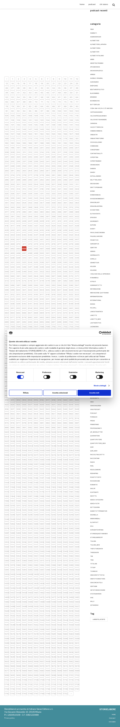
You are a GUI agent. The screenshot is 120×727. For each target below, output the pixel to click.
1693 (24, 675)
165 (59, 134)
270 (65, 170)
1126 (53, 473)
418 (18, 225)
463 (53, 239)
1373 (53, 560)
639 (18, 303)
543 (65, 267)
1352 (6, 556)
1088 (59, 459)
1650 (77, 657)
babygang (94, 86)
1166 (59, 487)
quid (92, 447)
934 (71, 404)
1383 (36, 565)
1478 (59, 597)
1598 (77, 638)
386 (59, 212)
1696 (42, 675)
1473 (30, 597)
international (95, 300)
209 (12, 152)
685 (59, 317)
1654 (24, 661)
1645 (47, 657)
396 (42, 216)
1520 (77, 611)
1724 (53, 684)
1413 (59, 574)
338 (6, 198)
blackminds (94, 93)
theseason (94, 552)
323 (71, 189)
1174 (30, 491)
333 (53, 193)
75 (65, 102)
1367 (18, 560)
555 (59, 271)
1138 (47, 478)
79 (12, 106)
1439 (59, 583)
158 (18, 134)
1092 (6, 464)
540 (48, 267)
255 (53, 166)
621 (65, 294)
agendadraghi (95, 37)
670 (48, 313)
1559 (77, 624)
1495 (6, 606)
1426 (59, 579)
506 (77, 253)
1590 (30, 638)
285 (77, 175)
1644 (42, 657)
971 (59, 418)
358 (48, 202)
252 (36, 166)
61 (59, 97)
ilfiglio (93, 281)
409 (42, 221)
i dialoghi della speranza (100, 274)
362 (71, 202)
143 (6, 129)
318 (41, 189)
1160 (24, 487)
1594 (53, 638)
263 (24, 170)
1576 (24, 634)
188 (42, 143)
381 (30, 212)
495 (13, 253)
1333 (47, 547)
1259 (71, 519)
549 (24, 271)
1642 (30, 657)
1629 (30, 652)
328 (24, 193)
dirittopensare (96, 187)
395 (36, 216)
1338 (77, 547)
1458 (18, 592)
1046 (42, 446)
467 (77, 239)
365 (12, 207)
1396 (36, 569)
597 (77, 285)
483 (18, 248)
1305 (36, 537)
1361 (59, 556)
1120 (18, 473)
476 (53, 244)
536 (24, 267)
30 (30, 88)
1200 (30, 501)
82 (30, 106)
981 (42, 423)
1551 (30, 624)
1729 (6, 689)
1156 (77, 482)
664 (13, 313)
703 (12, 326)
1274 (6, 528)
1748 (42, 693)
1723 (47, 684)
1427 (65, 579)
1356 (30, 556)
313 (12, 189)
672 (59, 313)
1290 (24, 533)
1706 (24, 680)
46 (47, 92)
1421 (30, 579)
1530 (59, 615)
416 (6, 225)
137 (47, 124)
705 (24, 326)
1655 (30, 661)
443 (13, 235)
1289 (18, 533)
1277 (24, 528)
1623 (71, 647)
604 (42, 290)
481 (6, 248)
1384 (42, 565)
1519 (71, 611)
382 (36, 212)
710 (53, 326)
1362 (65, 556)
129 (77, 120)
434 (36, 230)
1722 (42, 684)
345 (48, 198)
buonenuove (95, 101)
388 (71, 212)
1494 (77, 602)
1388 (65, 565)
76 (71, 102)
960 (71, 413)
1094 (18, 464)
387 (65, 212)
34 (53, 88)
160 (30, 134)
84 (41, 106)
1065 (77, 450)
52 (6, 97)
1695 (36, 675)
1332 (42, 547)
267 (48, 170)
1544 (65, 620)
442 (7, 235)
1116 (71, 469)
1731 (18, 689)
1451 (53, 588)
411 (53, 221)
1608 (59, 643)
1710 (47, 680)
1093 (12, 464)
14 (12, 83)
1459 (24, 592)
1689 (77, 670)
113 (59, 115)
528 (53, 262)
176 (47, 138)
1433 (24, 583)
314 (18, 189)
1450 (47, 588)
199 (30, 147)
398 (53, 216)
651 (12, 308)
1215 (42, 505)
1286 (77, 528)
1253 (36, 519)
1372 (47, 560)
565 (42, 276)
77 (77, 102)
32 (42, 88)
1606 (47, 643)
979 (30, 423)
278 (36, 175)
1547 (6, 624)
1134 (24, 478)
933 (65, 404)
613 (18, 294)
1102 (65, 464)
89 (71, 106)
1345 (42, 551)
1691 (12, 675)
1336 (65, 547)
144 (12, 129)
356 (36, 202)
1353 (12, 556)
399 (59, 216)
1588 (18, 638)
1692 (18, 675)
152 (59, 129)
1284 (65, 528)
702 (7, 326)
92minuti (93, 33)
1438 (53, 583)
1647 (59, 657)
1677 (6, 670)
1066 (6, 455)
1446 (24, 588)
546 (7, 271)
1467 (71, 592)
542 (59, 267)
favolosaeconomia (97, 232)
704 (18, 326)
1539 (36, 620)
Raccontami (94, 458)
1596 (65, 638)
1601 (18, 643)
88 (65, 106)
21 (53, 83)
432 (24, 230)
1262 (12, 524)
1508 (6, 611)
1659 (53, 661)
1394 (24, 569)
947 (71, 409)
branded (93, 97)
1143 (77, 478)
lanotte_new (95, 319)
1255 (47, 519)
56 (30, 97)
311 (77, 184)
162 (41, 134)
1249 (12, 519)
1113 (54, 469)
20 (47, 83)
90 (77, 106)
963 (12, 418)
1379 (12, 565)
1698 (53, 675)
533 (6, 267)
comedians (94, 146)
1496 (12, 606)
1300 (6, 537)
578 (42, 280)
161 (36, 134)
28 (18, 88)
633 (59, 299)
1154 (65, 482)
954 (36, 413)
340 (18, 198)
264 (30, 170)
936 (7, 409)
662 (77, 308)
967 (36, 418)
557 (71, 271)
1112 (48, 469)
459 (30, 239)
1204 (53, 501)
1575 (18, 634)
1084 (36, 459)
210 (18, 152)
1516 (53, 611)
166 (65, 134)
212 (30, 152)
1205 (59, 501)
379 (18, 212)
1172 (18, 491)
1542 (53, 620)
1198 (18, 501)
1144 (6, 482)
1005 (30, 432)
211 (24, 152)
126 (59, 120)
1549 (18, 624)
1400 (59, 569)
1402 (71, 569)
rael (92, 466)
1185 (18, 496)
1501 (42, 606)
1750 (53, 693)
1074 (53, 455)
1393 (18, 569)
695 (42, 322)
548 (18, 271)
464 (59, 239)
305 (42, 184)
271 (71, 170)
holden (93, 266)
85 (47, 106)
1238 (24, 514)
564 (36, 276)
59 (47, 97)
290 (30, 180)
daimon (93, 168)
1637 (77, 652)
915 (36, 400)
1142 (71, 478)
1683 (42, 670)
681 (36, 317)
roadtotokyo (95, 477)
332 (47, 193)
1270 (59, 524)
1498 (24, 606)
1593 (47, 638)
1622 (65, 647)
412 (59, 221)
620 (59, 294)
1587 (12, 638)
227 (42, 157)
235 (12, 161)
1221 (77, 505)
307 (53, 184)
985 (65, 423)
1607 (53, 643)
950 (12, 413)
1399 (53, 569)
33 (48, 88)
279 (42, 175)
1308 (53, 537)
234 (7, 161)
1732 (24, 689)
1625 (6, 652)
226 (36, 157)
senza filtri (94, 503)
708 (42, 326)
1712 (59, 680)
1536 (18, 620)
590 (36, 285)
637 (6, 303)
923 (6, 404)
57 (36, 97)
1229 (47, 510)
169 (6, 138)
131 (12, 124)
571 (77, 276)
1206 (65, 501)
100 (59, 111)
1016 (18, 436)
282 (59, 175)
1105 (6, 469)
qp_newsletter (96, 432)
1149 (36, 482)
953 (30, 413)
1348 (59, 551)
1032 (36, 441)
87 (59, 106)
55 (24, 97)
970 (53, 418)
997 (59, 427)
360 (59, 202)
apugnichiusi (95, 67)
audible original (96, 78)
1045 (36, 446)
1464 (53, 592)
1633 (53, 652)
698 (59, 322)
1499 (30, 606)
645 (54, 303)
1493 (71, 602)
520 (7, 262)
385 (53, 212)
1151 (48, 482)
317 (36, 189)
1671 (47, 666)
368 (30, 207)
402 (77, 216)
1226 (30, 510)
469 (13, 244)
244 (65, 161)
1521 (6, 615)
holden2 (93, 270)
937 (12, 409)
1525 (30, 615)
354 (24, 202)
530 (65, 262)
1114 (59, 469)
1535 (12, 620)
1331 (36, 547)
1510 (18, 611)
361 (65, 202)
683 (48, 317)
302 (24, 184)
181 (77, 138)
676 (7, 317)
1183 (6, 496)
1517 (59, 611)
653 (24, 308)
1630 (36, 652)
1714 (71, 680)
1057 (30, 450)
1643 (36, 657)
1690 (6, 675)
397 (48, 216)
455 (7, 239)
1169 (77, 487)
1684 (47, 670)
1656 (36, 661)
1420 (24, 579)
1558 (71, 624)
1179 (59, 491)
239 (36, 161)
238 (30, 161)
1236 (12, 514)
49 (65, 92)
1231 (59, 510)
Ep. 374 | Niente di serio (20, 65)
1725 (59, 684)
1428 (71, 579)
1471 (18, 597)
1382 (30, 565)
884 (7, 391)
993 (36, 427)
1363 (71, 556)
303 (30, 184)
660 (65, 308)
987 (77, 423)
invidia (92, 304)
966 (30, 418)
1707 (30, 680)
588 (24, 285)
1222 (6, 510)
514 (47, 258)
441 (77, 230)
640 (24, 303)
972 (65, 418)
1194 (71, 496)
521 (12, 262)
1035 (53, 441)
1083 (30, 459)
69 (30, 102)
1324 (71, 542)
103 (77, 111)
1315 (18, 542)
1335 (59, 547)
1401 (65, 569)
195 (6, 147)
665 (18, 313)
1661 (65, 661)
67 (18, 102)
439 (65, 230)
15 (18, 83)
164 (53, 134)
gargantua (94, 244)
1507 (77, 606)
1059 (42, 450)
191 (59, 143)
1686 (59, 670)
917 (47, 400)
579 (48, 280)
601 (24, 290)
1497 (18, 606)
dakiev (92, 172)
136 (41, 124)
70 (36, 102)
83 (36, 106)
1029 (18, 441)
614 (24, 294)
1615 (24, 647)
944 (53, 409)
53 (12, 97)
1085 (42, 459)
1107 (18, 469)
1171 (12, 491)
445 (24, 235)
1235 (6, 514)
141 (71, 124)
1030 (24, 441)
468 (7, 244)
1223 (12, 510)
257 (65, 166)
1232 (65, 510)
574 (18, 280)
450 (54, 235)
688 (77, 317)
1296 (59, 533)
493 (77, 248)
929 (42, 404)
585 (7, 285)
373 (59, 207)
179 (65, 138)
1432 (18, 583)
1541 (47, 620)
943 (48, 409)
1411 (48, 574)
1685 (53, 670)
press (92, 421)
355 (30, 202)
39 (6, 92)
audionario (94, 82)
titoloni (93, 564)
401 (71, 216)
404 (12, 221)
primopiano (94, 424)
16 (24, 83)
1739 (65, 689)
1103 (71, 464)
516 (59, 258)
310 (71, 184)
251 (30, 166)
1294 (47, 533)
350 (77, 198)
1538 (30, 620)
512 (36, 258)
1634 (59, 652)
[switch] (46, 377)
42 (24, 92)
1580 (47, 634)
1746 (30, 693)
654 (30, 308)
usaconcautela (96, 582)
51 (77, 92)
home (114, 714)
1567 (47, 629)
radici (92, 462)
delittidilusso (96, 180)
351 (6, 202)
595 (65, 285)
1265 (30, 524)
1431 (12, 583)
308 (59, 184)
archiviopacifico (96, 71)
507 (7, 258)
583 (71, 280)
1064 (71, 450)
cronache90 (95, 165)
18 (36, 83)
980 (36, 423)
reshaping (94, 473)
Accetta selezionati (60, 393)
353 (18, 202)
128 (71, 120)
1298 (71, 533)
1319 (42, 542)
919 (59, 400)
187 (36, 143)
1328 (18, 547)
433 (30, 230)
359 (53, 202)
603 (36, 290)
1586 (6, 638)
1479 (65, 597)
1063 (65, 450)
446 (30, 235)
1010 (59, 432)
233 (77, 157)
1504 (59, 606)
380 (24, 212)
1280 (42, 528)
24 (71, 83)
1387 (59, 565)
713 (71, 326)
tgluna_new (95, 545)
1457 (12, 592)
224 (24, 157)
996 (53, 427)
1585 (77, 634)
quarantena (95, 436)
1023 (59, 436)
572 (7, 280)
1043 (24, 446)
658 (53, 308)
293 (47, 180)
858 (7, 381)
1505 (65, 606)
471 (24, 244)
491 (65, 248)
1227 (36, 510)
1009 (53, 432)
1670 (42, 666)
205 (65, 147)
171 (18, 138)
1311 (71, 537)
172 (24, 138)
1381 (24, 565)
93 (18, 111)
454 (77, 235)
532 (77, 262)
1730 (12, 689)
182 (6, 143)
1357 (36, 556)
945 (59, 409)
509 (18, 258)
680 (30, 317)
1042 (18, 446)
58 (42, 97)
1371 (42, 560)
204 (59, 147)
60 (53, 97)
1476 (47, 597)
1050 (65, 446)
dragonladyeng (96, 206)
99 (53, 111)
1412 (53, 574)
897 (7, 395)
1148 (30, 482)
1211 (18, 505)
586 (12, 285)
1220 (71, 505)
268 (53, 170)
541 (53, 267)
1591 (36, 638)
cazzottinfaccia (96, 127)
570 (71, 276)
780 (7, 354)
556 (65, 271)
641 (30, 303)
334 (59, 193)
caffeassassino (96, 112)
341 (24, 198)
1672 (53, 666)
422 (42, 225)
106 (18, 115)
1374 (59, 560)
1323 (65, 542)
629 (36, 299)
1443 (6, 588)
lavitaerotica (95, 323)
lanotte (93, 315)
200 (36, 147)
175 (42, 138)
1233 (71, 510)
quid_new (93, 451)
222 (12, 157)
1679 (18, 670)
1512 (30, 611)
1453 (65, 588)
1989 (92, 29)
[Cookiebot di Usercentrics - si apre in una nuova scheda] (100, 333)
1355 (24, 556)
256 (59, 166)
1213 (30, 505)
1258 (65, 519)
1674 (65, 666)
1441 (71, 583)
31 (36, 88)
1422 (36, 579)
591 (42, 285)
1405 (12, 574)
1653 (18, 661)
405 (18, 221)
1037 (65, 441)
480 (77, 244)
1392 (12, 569)
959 (65, 413)
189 (47, 143)
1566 (42, 629)
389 (77, 212)
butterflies (95, 104)
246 (77, 161)
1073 (47, 455)
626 (18, 299)
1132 (12, 478)
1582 (59, 634)
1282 (53, 528)
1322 (59, 542)
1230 (53, 510)
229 (53, 157)
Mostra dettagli (100, 386)
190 (53, 143)
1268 (47, 524)
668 (36, 313)
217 (59, 152)
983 (53, 423)
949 (7, 413)
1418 (12, 579)
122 (36, 120)
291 (36, 180)
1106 (12, 469)
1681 (30, 670)
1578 (36, 634)
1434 (30, 583)
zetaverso (94, 605)
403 (7, 221)
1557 (65, 624)
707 (36, 326)
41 (18, 92)
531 (71, 262)
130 (6, 124)
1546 (77, 620)
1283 (59, 528)
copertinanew (95, 161)
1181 (71, 491)
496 (18, 253)
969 (48, 418)
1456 (6, 592)
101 (65, 111)
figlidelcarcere (96, 236)
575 (24, 280)
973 (71, 418)
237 (24, 161)
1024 (65, 436)
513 (41, 258)
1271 (65, 524)
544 (71, 267)
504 (65, 253)
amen (92, 59)
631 (47, 299)
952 (24, 413)
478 (65, 244)
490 (59, 248)
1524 (24, 615)
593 (53, 285)
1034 (47, 441)
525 (36, 262)
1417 (6, 579)
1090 (71, 459)
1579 (42, 634)
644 (48, 303)
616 (36, 294)
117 (6, 120)
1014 (6, 436)
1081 (18, 459)
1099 (47, 464)
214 (42, 152)
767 (7, 349)
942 (42, 409)
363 (77, 202)
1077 (71, 455)
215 (47, 152)
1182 (77, 491)
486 (36, 248)
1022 (53, 436)
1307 (47, 537)
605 (48, 290)
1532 (71, 615)
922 (77, 400)
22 (59, 83)
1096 (30, 464)
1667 (24, 666)
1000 (77, 427)
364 (7, 207)
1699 (59, 675)
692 (24, 322)
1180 (65, 491)
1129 (71, 473)
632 (53, 299)
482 (12, 248)
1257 (59, 519)
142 (77, 124)
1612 (6, 647)
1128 (65, 473)
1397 (42, 569)
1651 (6, 661)
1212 (24, 505)
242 (53, 161)
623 (77, 294)
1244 (59, 514)
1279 (36, 528)
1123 (36, 473)
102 (71, 111)
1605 (42, 643)
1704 (12, 680)
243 (59, 161)
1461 (36, 592)
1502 (47, 606)
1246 (71, 514)
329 (30, 193)
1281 (47, 528)
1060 (47, 450)
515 (53, 258)
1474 (36, 597)
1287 (6, 533)
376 (77, 207)
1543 (59, 620)
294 (53, 180)
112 (53, 115)
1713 (65, 680)
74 (59, 102)
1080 (12, 459)
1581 (53, 634)
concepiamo (94, 150)
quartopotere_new (98, 443)
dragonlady (95, 202)
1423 (42, 579)
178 (59, 138)
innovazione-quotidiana (99, 293)
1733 (30, 689)
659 (59, 308)
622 (71, 294)
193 (71, 143)
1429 (77, 579)
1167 (65, 487)
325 (6, 193)
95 (30, 111)
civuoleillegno (96, 142)
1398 (47, 569)
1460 (30, 592)
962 (7, 418)
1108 (24, 469)
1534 (6, 620)
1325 (77, 542)
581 (59, 280)
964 (18, 418)
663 (7, 313)
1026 (77, 436)
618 (47, 294)
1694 (30, 675)
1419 (18, 579)
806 (7, 363)
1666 (18, 666)
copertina (94, 157)
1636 (71, 652)
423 (48, 225)
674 (71, 313)
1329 (24, 547)
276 (24, 175)
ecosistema (94, 210)
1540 (42, 620)
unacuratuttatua (97, 575)
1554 (47, 624)
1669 (36, 666)
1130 (77, 473)
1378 (6, 565)
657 (48, 308)
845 (7, 377)
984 (59, 423)
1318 (36, 542)
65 (6, 102)
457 (18, 239)
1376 (71, 560)
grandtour (94, 262)
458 (24, 239)
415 (77, 221)
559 (7, 276)
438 (59, 230)
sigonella (94, 515)
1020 (42, 436)
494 (7, 253)
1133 (18, 478)
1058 (36, 450)
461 (42, 239)
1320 (47, 542)
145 (18, 129)
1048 (53, 446)
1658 (47, 661)
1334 (53, 547)
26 (6, 88)
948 (77, 409)
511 (30, 258)
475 (48, 244)
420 (30, 225)
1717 (12, 684)
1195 (77, 496)
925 (18, 404)
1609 (65, 643)
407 (30, 221)
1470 (12, 597)
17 (30, 83)
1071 (36, 455)
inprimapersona (96, 296)
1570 (65, 629)
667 (30, 313)
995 (48, 427)
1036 (59, 441)
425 (59, 225)
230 (59, 157)
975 (7, 423)
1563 (24, 629)
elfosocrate (95, 214)
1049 (59, 446)
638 (12, 303)
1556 (59, 624)
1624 (77, 647)
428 (77, 225)
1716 (6, 684)
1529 (53, 615)
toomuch (93, 571)
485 (30, 248)
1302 (18, 537)
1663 (77, 661)
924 (12, 404)
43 (30, 92)
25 (77, 83)
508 (12, 258)
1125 (47, 473)
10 (65, 79)
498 (30, 253)
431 (18, 230)
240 (42, 161)
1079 (6, 459)
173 (30, 138)
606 (53, 290)
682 (42, 317)
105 (12, 115)
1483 (12, 602)
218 (65, 152)
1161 (30, 487)
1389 (71, 565)
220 (77, 152)
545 (77, 267)
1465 (59, 592)
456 (13, 239)
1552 (36, 624)
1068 (18, 455)
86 (53, 106)
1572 (77, 629)
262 (18, 170)
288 (18, 180)
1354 (18, 556)
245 (71, 161)
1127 (59, 473)
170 (12, 138)
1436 (42, 583)
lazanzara (94, 326)
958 (59, 413)
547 (12, 271)
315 (24, 189)
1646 (53, 657)
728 (7, 336)
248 (12, 166)
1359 (47, 556)
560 (12, 276)
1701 (71, 675)
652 (18, 308)
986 (71, 423)
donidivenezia (95, 195)
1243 (53, 514)
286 (7, 180)
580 (53, 280)
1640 (18, 657)
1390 (77, 565)
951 (18, 413)
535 (18, 267)
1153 (59, 482)
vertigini (93, 586)
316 (30, 189)
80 (18, 106)
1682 (36, 670)
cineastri (94, 134)
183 (12, 143)
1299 (77, 533)
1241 (42, 514)
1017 (24, 436)
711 (59, 326)
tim (91, 556)
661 (71, 308)
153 (65, 129)
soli (91, 526)
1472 (24, 597)
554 (54, 271)
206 (71, 147)
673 (65, 313)
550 (30, 271)
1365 (6, 560)
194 (77, 143)
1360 (53, 556)
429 (7, 230)
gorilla (93, 259)
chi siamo (112, 722)
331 (41, 193)
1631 (42, 652)
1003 (18, 432)
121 (30, 120)
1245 (65, 514)
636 (77, 299)
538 (36, 267)
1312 (77, 537)
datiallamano (95, 176)
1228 (42, 510)
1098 (42, 464)
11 (71, 79)
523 (24, 262)
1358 (42, 556)
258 (71, 166)
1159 (18, 487)
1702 (77, 675)
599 (12, 290)
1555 (53, 624)
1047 (47, 446)
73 (53, 102)
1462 (42, 592)
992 (30, 427)
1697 (47, 675)
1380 (18, 565)
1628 (24, 652)
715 (6, 331)
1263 (18, 524)
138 (53, 124)
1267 (42, 524)
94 (24, 111)
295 (59, 180)
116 (77, 115)
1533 (77, 615)
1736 (47, 689)
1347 (53, 551)
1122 (30, 473)
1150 (42, 482)
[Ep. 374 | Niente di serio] (23, 37)
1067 (12, 455)
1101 (59, 464)
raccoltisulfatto (97, 454)
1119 (12, 473)
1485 (24, 602)
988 (7, 427)
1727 (71, 684)
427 (71, 225)
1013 (77, 432)
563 (30, 276)
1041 (12, 446)
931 (53, 404)
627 (24, 299)
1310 (65, 537)
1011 (65, 432)
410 (47, 221)
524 (30, 262)
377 (6, 212)
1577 (30, 634)
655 (36, 308)
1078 (77, 455)
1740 (71, 689)
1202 (42, 501)
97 (42, 111)
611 (6, 294)
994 (42, 427)
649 (77, 303)
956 (48, 413)
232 (71, 157)
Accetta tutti (94, 393)
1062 (59, 450)
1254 (42, 519)
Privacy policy (9, 718)
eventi (92, 229)
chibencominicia (96, 131)
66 (12, 102)
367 (24, 207)
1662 (71, 661)
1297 (65, 533)
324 (77, 189)
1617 (36, 647)
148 (36, 129)
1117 (77, 469)
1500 (36, 606)
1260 (77, 519)
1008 (47, 432)
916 (42, 400)
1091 (77, 459)
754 (7, 345)
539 (42, 267)
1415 (71, 574)
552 (42, 271)
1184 (12, 496)
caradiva (93, 123)
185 (24, 143)
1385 (47, 565)
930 (48, 404)
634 (65, 299)
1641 (24, 657)
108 (30, 115)
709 (48, 326)
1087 (53, 459)
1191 (53, 496)
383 (42, 212)
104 (6, 115)
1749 (47, 693)
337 (77, 193)
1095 (24, 464)
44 (36, 92)
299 (7, 184)
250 (24, 166)
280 (48, 175)
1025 (71, 436)
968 (42, 418)
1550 (24, 624)
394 (30, 216)
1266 (36, 524)
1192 (59, 496)
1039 (77, 441)
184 (18, 143)
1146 (18, 482)
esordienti (94, 221)
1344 (36, 551)
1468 (77, 592)
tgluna (93, 541)
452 (65, 235)
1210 (12, 505)
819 (6, 368)
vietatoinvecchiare (97, 590)
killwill (93, 308)
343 (36, 198)
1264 (24, 524)
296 (65, 180)
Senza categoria (96, 500)
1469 (6, 597)
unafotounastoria (97, 579)
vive (91, 597)
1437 (47, 583)
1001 (6, 432)
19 (42, 83)
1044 (30, 446)
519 (77, 258)
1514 (42, 611)
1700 (65, 675)
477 (59, 244)
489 (54, 248)
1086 (47, 459)
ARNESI (92, 74)
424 (54, 225)
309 (65, 184)
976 (12, 423)
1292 (36, 533)
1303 (24, 537)
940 (30, 409)
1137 (42, 478)
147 (30, 129)
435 (42, 230)
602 (30, 290)
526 (42, 262)
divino (92, 191)
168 (77, 134)
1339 (6, 551)
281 (53, 175)
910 (6, 400)
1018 (30, 436)
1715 (77, 680)
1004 (24, 432)
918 (53, 400)
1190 (47, 496)
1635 (65, 652)
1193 (65, 496)
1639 (12, 657)
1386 (53, 565)
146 (24, 129)
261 (12, 170)
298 (77, 180)
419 (24, 225)
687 (71, 317)
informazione (95, 289)
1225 (24, 510)
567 (53, 276)
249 (18, 166)
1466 (65, 592)
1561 (12, 629)
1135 (30, 478)
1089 (65, 459)
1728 (77, 684)
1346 (47, 551)
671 (53, 313)
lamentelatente (99, 619)
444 (18, 235)
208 (7, 152)
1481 (77, 597)
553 (48, 271)
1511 (24, 611)
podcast (93, 413)
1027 (6, 441)
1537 (24, 620)
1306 (42, 537)
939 (24, 409)
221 (6, 157)
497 (24, 253)
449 (48, 235)
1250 (18, 519)
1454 (71, 588)
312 (6, 189)
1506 (71, 606)
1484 (18, 602)
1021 (47, 436)
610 (77, 290)
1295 (53, 533)
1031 (30, 441)
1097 (36, 464)
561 (18, 276)
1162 (36, 487)
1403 (77, 569)
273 (6, 175)
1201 (36, 501)
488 (48, 248)
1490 (53, 602)
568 (59, 276)
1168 (71, 487)
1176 (42, 491)
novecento (94, 398)
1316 (24, 542)
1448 (36, 588)
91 (7, 111)
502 (53, 253)
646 (59, 303)
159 (24, 134)
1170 (6, 491)
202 (47, 147)
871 (6, 386)
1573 (6, 634)
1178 (53, 491)
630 (42, 299)
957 (53, 413)
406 (24, 221)
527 (48, 262)
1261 (6, 524)
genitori (93, 247)
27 (12, 88)
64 (77, 97)
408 (36, 221)
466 (71, 239)
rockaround (95, 481)
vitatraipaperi (95, 594)
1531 (65, 615)
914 (30, 400)
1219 (65, 505)
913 (24, 400)
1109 (30, 469)
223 (18, 157)
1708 (36, 680)
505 (71, 253)
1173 (24, 491)
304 (36, 184)
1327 (12, 547)
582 (65, 280)
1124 (42, 473)
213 (36, 152)
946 (65, 409)
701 (77, 322)
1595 (59, 638)
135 (36, 124)
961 (77, 413)
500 (42, 253)
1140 (59, 478)
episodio (93, 217)
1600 (12, 643)
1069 (24, 455)
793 (7, 358)
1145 (12, 482)
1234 (77, 510)
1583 (65, 634)
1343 (30, 551)
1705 (18, 680)
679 (24, 317)
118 (12, 120)
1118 (7, 473)
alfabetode (94, 40)
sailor (92, 488)
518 (71, 258)
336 (71, 193)
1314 (12, 542)
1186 (24, 496)
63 (71, 97)
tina (92, 560)
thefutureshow (96, 549)
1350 (71, 551)
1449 (42, 588)
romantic (94, 485)
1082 (24, 459)
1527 (42, 615)
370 (42, 207)
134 (30, 124)
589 (30, 285)
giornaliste (94, 255)
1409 (36, 574)
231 (65, 157)
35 (59, 88)
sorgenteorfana (96, 530)
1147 (24, 482)
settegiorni (95, 507)
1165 (53, 487)
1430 (6, 583)
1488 (42, 602)
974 (77, 418)
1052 (77, 446)
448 (42, 235)
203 (53, 147)
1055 (18, 450)
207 (77, 147)
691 (18, 322)
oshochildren (95, 405)
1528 (47, 615)
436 (48, 230)
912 (18, 400)
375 (71, 207)
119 (18, 120)
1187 (30, 496)
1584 (71, 634)
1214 (36, 505)
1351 (77, 551)
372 (53, 207)
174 (36, 138)
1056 (24, 450)
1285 (71, 528)
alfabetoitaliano (97, 55)
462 (48, 239)
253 (42, 166)
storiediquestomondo (99, 533)
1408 (30, 574)
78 (6, 106)
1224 (18, 510)
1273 (77, 524)
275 (18, 175)
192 (65, 143)
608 (65, 290)
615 (30, 294)
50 (71, 92)
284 (71, 175)
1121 (24, 473)
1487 (36, 602)
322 (65, 189)
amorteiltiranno (96, 63)
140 (65, 124)
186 (30, 143)
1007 (42, 432)
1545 (71, 620)
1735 (42, 689)
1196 (6, 501)
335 (65, 193)
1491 (59, 602)
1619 (47, 647)
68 (24, 102)
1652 (12, 661)
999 (71, 427)
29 (24, 88)
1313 (7, 542)
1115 (65, 469)
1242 (47, 514)
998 (65, 427)
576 (30, 280)
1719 (24, 684)
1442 (77, 583)
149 (42, 129)
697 (53, 322)
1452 (59, 588)
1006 (36, 432)
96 (36, 111)
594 (59, 285)
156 (6, 134)
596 (71, 285)
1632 (47, 652)
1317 (30, 542)
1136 (36, 478)
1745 (24, 693)
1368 (24, 560)
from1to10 (94, 240)
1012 (71, 432)
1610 (71, 643)
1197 (12, 501)
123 (41, 120)
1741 (77, 689)
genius (92, 251)
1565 (36, 629)
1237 (18, 514)
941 (36, 409)
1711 (53, 680)
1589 (24, 638)
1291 (30, 533)
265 (36, 170)
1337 (71, 547)
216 (53, 152)
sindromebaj (95, 518)
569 (65, 276)
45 (41, 92)
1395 (30, 569)
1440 (65, 583)
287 (12, 180)
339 (12, 198)
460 (36, 239)
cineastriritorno (97, 138)
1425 (53, 579)
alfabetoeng (95, 48)
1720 (30, 684)
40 (12, 92)
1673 (59, 666)
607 (59, 290)
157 (12, 134)
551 (36, 271)
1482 (6, 602)
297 (71, 180)
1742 (6, 693)
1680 (24, 670)
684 (54, 317)
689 (7, 322)
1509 (12, 611)
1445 (18, 588)
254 (48, 166)
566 (48, 276)
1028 (12, 441)
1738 (59, 689)
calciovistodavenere (98, 119)
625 (12, 299)
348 (65, 198)
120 (24, 120)
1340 (12, 551)
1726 (65, 684)
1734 (36, 689)
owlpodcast (95, 409)
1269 (53, 524)
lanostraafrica (96, 311)
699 (65, 322)
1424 (47, 579)
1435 (36, 583)
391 (12, 216)
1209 (6, 505)
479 (71, 244)
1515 (47, 611)
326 (12, 193)
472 (30, 244)
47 (53, 92)
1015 (12, 436)
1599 (6, 643)
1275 (12, 528)
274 (12, 175)
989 (12, 427)
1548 (12, 624)
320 (53, 189)
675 (77, 313)
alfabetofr (94, 52)
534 (12, 267)
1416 (77, 574)
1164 (47, 487)
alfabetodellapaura (98, 44)
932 (59, 404)
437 (53, 230)
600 (18, 290)
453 (71, 235)
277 (30, 175)
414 (71, 221)
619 (53, 294)
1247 (77, 514)
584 (77, 280)
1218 (59, 505)
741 (6, 340)
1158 (12, 487)
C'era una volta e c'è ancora (101, 108)
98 (47, 111)
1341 (18, 551)
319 (47, 189)
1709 (42, 680)
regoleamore (95, 469)
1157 (6, 487)
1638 (6, 657)
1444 (12, 588)
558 (77, 271)
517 (65, 258)
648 (71, 303)
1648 (65, 657)
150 (47, 129)
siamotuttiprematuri (98, 511)
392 (18, 216)
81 (24, 106)
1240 (36, 514)
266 (42, 170)
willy (92, 601)
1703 (6, 680)
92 (12, 111)
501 (47, 253)
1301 (12, 537)
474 (42, 244)
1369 (30, 560)
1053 (6, 450)
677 (12, 317)
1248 (6, 519)
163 (47, 134)
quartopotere (96, 439)
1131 (7, 478)
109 (36, 115)
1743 (12, 693)
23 (65, 83)
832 (6, 372)
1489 (47, 602)
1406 (18, 574)
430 (12, 230)
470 (18, 244)
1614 (18, 647)
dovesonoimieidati (97, 198)
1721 (36, 684)
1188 (36, 496)
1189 (42, 496)
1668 (30, 666)
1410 (42, 574)
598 (7, 290)
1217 (53, 505)
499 (36, 253)
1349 (65, 551)
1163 (42, 487)
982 (48, 423)
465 (65, 239)
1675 (71, 666)
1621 (59, 647)
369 (36, 207)
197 (18, 147)
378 (12, 212)
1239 (30, 514)
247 (7, 166)
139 (59, 124)
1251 (24, 519)
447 (36, 235)
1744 (18, 693)
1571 (71, 629)
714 (77, 326)
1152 (53, 482)
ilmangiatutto (96, 285)
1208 (77, 501)
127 (65, 120)
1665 (12, 666)
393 (24, 216)
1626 (12, 652)
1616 (30, 647)
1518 (65, 611)
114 (65, 115)
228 (47, 157)
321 (59, 189)
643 (42, 303)
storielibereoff (96, 537)
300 (12, 184)
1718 (18, 684)
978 (24, 423)
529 (59, 262)
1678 (12, 670)
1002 (12, 432)
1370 (36, 560)
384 (48, 212)
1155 (71, 482)
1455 (77, 588)
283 (65, 175)
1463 (47, 592)
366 (18, 207)
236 (18, 161)
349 (71, 198)
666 (24, 313)
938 (18, 409)
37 (71, 88)
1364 (77, 556)
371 (47, 207)
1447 (30, 588)
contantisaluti (96, 153)
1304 (30, 537)
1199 (24, 501)
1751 (59, 693)
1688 (71, 670)
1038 (71, 441)
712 (65, 326)
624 (7, 299)
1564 (30, 629)
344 (42, 198)
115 (71, 115)
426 (65, 225)
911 (12, 400)
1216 (47, 505)
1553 (42, 624)
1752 (65, 693)
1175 (36, 491)
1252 (30, 519)
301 (18, 184)
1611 (77, 643)
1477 (53, 597)
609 (71, 290)
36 (65, 88)
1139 (53, 478)
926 (24, 404)
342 (30, 198)
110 (41, 115)
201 (41, 147)
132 (18, 124)
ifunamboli (94, 278)
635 (71, 299)
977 (18, 423)
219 (71, 152)
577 (36, 280)
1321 (53, 542)
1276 (18, 528)
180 (71, 138)
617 (42, 294)
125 (53, 120)
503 (59, 253)
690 (12, 322)
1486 (30, 602)
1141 (65, 478)
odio (92, 402)
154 (71, 129)
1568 (53, 629)
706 (30, 326)
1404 (6, 574)
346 (53, 198)
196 (12, 147)
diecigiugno (94, 183)
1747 (36, 693)
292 (42, 180)
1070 (30, 455)
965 (24, 418)
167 (71, 134)
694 (36, 322)
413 (65, 221)
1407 (24, 574)
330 (36, 193)
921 (71, 400)
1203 (47, 501)
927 (30, 404)
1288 (12, 533)
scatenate (94, 492)
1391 (6, 569)
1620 (53, 647)
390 (7, 216)
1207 (71, 501)
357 (42, 202)
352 (12, 202)
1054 (12, 450)
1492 (65, 602)
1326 (6, 547)
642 (36, 303)
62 (65, 97)
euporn (93, 225)
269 (59, 170)
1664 (6, 666)
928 (36, 404)
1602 (24, 643)
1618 (42, 647)
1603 (30, 643)
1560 (6, 629)
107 (24, 115)
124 (47, 120)
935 (77, 404)
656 (42, 308)
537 (30, 267)
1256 (53, 519)
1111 (42, 469)
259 (77, 166)
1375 (65, 560)
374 (65, 207)
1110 (36, 469)
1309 (59, 537)
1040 (6, 446)
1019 (36, 436)
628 (30, 299)
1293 (42, 533)
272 (77, 170)
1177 (47, 491)
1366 (12, 560)
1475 (42, 597)
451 (59, 235)
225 (30, 157)
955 (42, 413)
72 (47, 102)
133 (24, 124)
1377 (77, 560)
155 (77, 129)
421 (36, 225)
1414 (65, 574)
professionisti (96, 428)
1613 (12, 647)
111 (47, 115)
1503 (53, 606)
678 (18, 317)
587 (18, 285)
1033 (42, 441)
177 (53, 138)
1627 (18, 652)
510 (24, 258)
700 (71, 322)
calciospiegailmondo (98, 116)
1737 (53, 689)
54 (18, 97)
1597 (71, 638)
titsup (93, 567)
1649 (71, 657)
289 (24, 180)
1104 (77, 464)
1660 (59, 661)
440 (71, 230)
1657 (42, 661)
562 (24, 276)
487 (42, 248)
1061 (53, 450)
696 (48, 322)
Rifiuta (25, 393)
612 (12, 294)
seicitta (93, 496)
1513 (36, 611)
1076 (65, 455)
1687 (65, 670)
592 (48, 285)
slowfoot (94, 522)
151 (53, 129)
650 (7, 308)
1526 (36, 615)
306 (48, 184)
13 (7, 83)
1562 (18, 629)
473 (36, 244)
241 (47, 161)
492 (71, 248)
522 (18, 262)
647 (65, 303)
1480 (71, 597)
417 (12, 225)
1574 (12, 634)
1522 (12, 615)
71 (42, 102)
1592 (42, 638)
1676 (77, 666)
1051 (71, 446)
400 (65, 216)
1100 (53, 464)
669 (42, 313)
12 (77, 79)
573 (12, 280)
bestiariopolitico (97, 89)
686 (65, 317)
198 (24, 147)
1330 (30, 547)
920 (65, 400)
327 (18, 193)
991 (24, 427)
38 (77, 88)
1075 (59, 455)
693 (30, 322)
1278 (30, 528)
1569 (59, 629)
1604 (36, 643)
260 (7, 170)
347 (59, 198)
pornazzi (93, 417)
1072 (42, 455)
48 (59, 92)
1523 (18, 615)
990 (18, 427)
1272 (71, 524)
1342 (24, 551)
